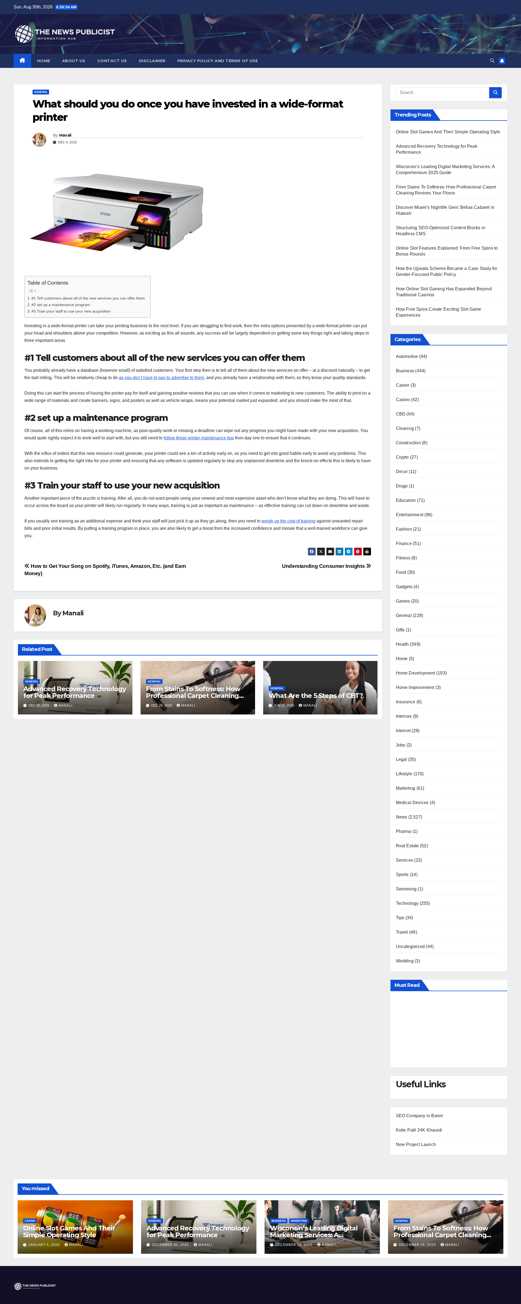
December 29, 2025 (294, 1245)
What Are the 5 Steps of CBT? (316, 696)
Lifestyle (404, 773)
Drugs (402, 486)
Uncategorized (410, 946)
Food (401, 572)
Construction (408, 442)
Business (405, 370)
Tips (400, 917)
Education (406, 500)
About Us (73, 60)
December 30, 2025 (171, 1245)
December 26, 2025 (418, 1245)
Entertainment (410, 514)
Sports (402, 874)
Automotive (407, 356)
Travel (402, 932)
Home (43, 60)
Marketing (405, 788)
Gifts (400, 630)
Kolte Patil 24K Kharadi (419, 1130)
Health (402, 644)
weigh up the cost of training (288, 521)
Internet (403, 730)
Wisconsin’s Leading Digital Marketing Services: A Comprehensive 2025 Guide (314, 1235)
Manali (65, 135)
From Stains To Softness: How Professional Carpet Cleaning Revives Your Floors (193, 695)
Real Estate (407, 845)
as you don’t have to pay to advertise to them (161, 377)
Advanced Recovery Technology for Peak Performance (74, 692)
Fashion (404, 529)
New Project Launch (416, 1144)
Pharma (403, 831)
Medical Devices (412, 802)
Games (403, 601)
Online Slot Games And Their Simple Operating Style (448, 132)
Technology (407, 903)
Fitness (403, 558)
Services (404, 860)
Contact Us (112, 60)
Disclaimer (152, 60)
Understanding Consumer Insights (324, 566)
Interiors (404, 716)
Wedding (405, 961)
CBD (401, 414)
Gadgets (404, 586)
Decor (402, 471)
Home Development (415, 673)
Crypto (402, 457)
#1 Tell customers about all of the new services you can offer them (88, 298)
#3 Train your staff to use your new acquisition (70, 311)
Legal (401, 759)
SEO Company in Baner (419, 1115)
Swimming (406, 889)
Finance (404, 543)
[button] (492, 60)
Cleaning (405, 428)
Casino (403, 399)
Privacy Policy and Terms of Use (217, 60)
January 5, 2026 (44, 1245)
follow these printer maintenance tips (199, 438)
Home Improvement (415, 687)
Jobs (400, 745)
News (401, 817)
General (40, 91)
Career (402, 385)
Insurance (405, 702)
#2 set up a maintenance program (60, 305)
